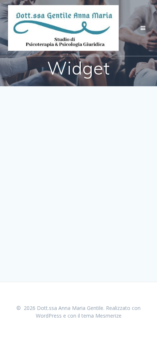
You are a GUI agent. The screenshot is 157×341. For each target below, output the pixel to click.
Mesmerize (108, 315)
